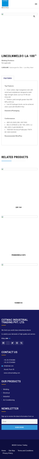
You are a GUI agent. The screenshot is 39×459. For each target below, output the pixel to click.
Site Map (12, 450)
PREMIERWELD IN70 (19, 255)
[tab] (8, 78)
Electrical (6, 393)
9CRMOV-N (18, 303)
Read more (18, 201)
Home (4, 450)
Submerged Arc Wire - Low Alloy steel (21, 67)
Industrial (6, 396)
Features (8, 78)
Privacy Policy (8, 453)
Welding (6, 389)
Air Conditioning (9, 400)
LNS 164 (19, 207)
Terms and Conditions (25, 450)
